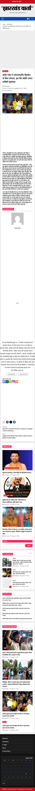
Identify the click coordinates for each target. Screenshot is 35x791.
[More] (16, 381)
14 (21, 770)
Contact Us (5, 741)
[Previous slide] (29, 553)
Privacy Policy (6, 751)
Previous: (17, 428)
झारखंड (16, 468)
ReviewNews (21, 789)
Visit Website (11, 374)
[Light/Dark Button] (28, 19)
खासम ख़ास (5, 71)
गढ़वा (5, 648)
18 (9, 774)
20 (17, 774)
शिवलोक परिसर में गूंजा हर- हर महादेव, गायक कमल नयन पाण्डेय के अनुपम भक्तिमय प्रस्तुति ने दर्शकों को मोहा (17, 531)
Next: (17, 436)
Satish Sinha (6, 475)
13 (17, 770)
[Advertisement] (17, 50)
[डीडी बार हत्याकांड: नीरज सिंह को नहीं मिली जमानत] (17, 460)
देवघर (16, 524)
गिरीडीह (14, 558)
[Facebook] (4, 381)
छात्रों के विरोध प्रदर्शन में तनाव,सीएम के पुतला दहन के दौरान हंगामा (17, 618)
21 (21, 774)
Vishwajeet (7, 86)
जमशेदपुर (12, 468)
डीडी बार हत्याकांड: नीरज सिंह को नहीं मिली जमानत (16, 472)
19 (13, 774)
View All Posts (23, 374)
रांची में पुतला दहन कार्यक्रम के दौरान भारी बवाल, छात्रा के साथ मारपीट (6, 572)
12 (13, 770)
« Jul (3, 783)
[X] (7, 381)
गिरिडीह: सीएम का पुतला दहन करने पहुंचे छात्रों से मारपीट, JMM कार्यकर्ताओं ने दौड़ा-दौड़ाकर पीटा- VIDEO (6, 562)
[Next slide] (32, 553)
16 (30, 770)
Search (5, 541)
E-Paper (4, 744)
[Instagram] (13, 381)
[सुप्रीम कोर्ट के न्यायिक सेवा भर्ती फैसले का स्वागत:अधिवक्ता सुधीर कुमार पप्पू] (17, 487)
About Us (5, 738)
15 (26, 770)
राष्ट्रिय (11, 495)
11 (9, 770)
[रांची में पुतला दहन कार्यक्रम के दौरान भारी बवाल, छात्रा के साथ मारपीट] (17, 701)
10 (4, 770)
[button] (2, 18)
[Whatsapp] (10, 381)
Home (4, 748)
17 (4, 774)
